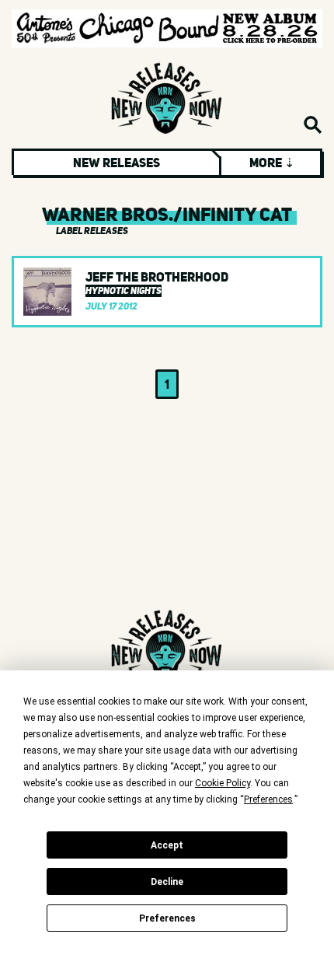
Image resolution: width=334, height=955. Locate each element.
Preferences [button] (268, 799)
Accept (167, 845)
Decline (167, 881)
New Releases (116, 162)
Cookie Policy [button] (222, 783)
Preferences (167, 918)
